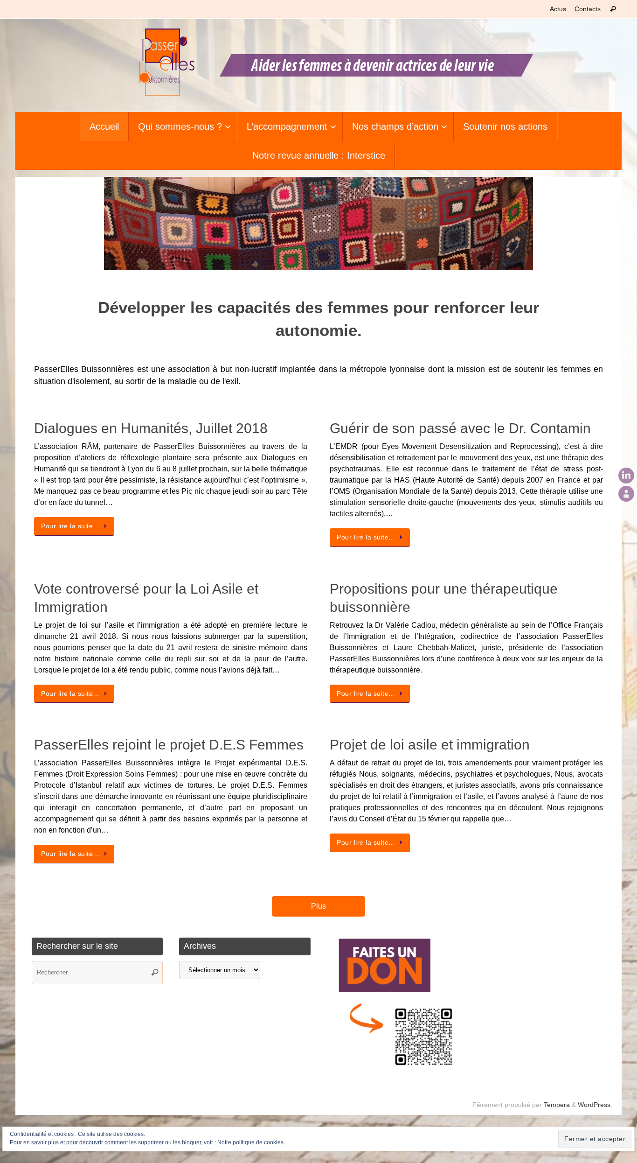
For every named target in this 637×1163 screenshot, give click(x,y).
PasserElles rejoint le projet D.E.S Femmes (169, 744)
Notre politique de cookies (250, 1142)
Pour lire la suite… (70, 526)
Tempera (557, 1104)
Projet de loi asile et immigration (430, 744)
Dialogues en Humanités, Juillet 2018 (151, 428)
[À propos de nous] (626, 494)
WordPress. (595, 1104)
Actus (558, 9)
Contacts (588, 9)
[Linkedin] (626, 475)
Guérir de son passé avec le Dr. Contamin (460, 428)
